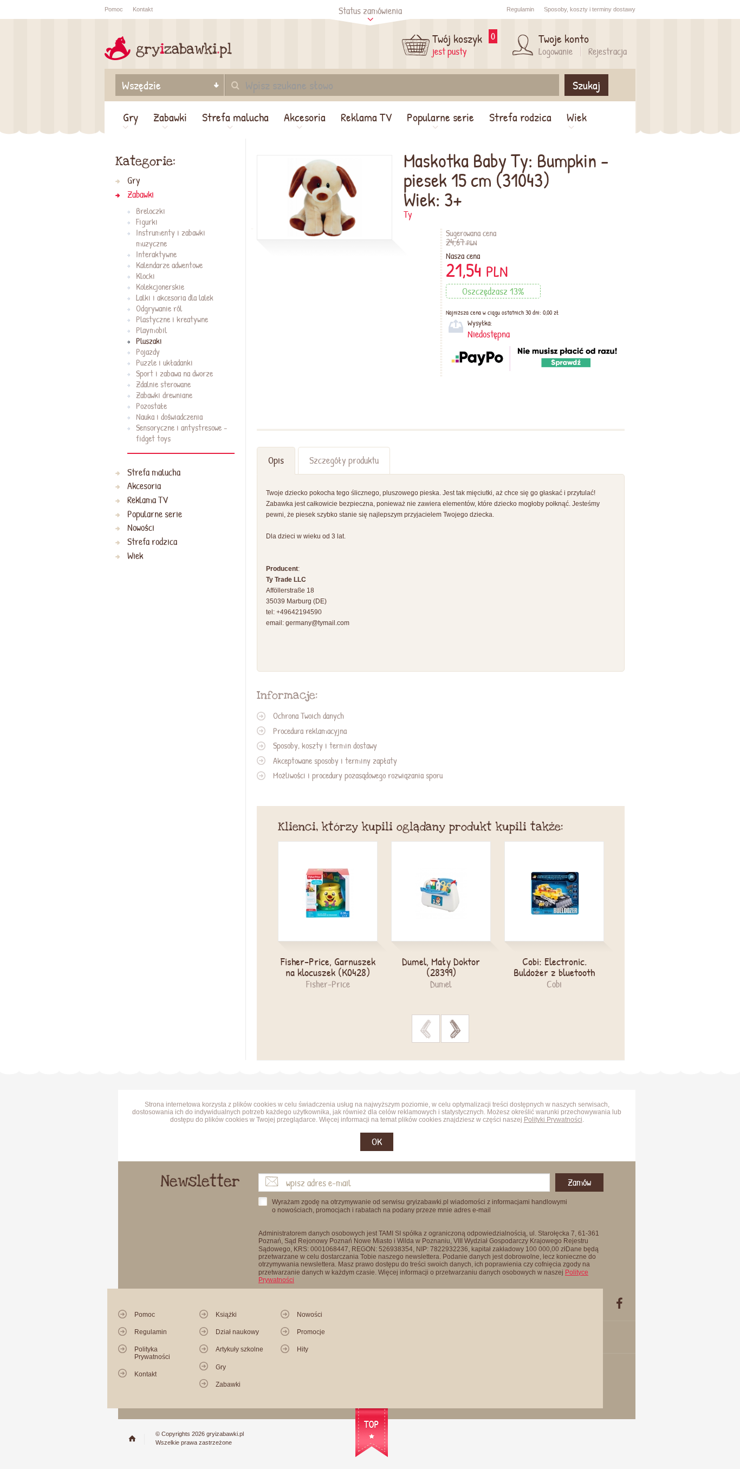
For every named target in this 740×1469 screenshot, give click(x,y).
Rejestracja (607, 51)
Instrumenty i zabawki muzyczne (170, 238)
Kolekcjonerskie (160, 286)
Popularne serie (440, 117)
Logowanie (555, 51)
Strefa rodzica (520, 117)
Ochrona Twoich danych (308, 716)
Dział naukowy (237, 1332)
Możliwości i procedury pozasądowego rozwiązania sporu (358, 775)
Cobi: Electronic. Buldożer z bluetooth (554, 967)
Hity (302, 1349)
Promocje (311, 1332)
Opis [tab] (276, 460)
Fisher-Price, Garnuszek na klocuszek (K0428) (328, 967)
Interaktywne (156, 254)
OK (377, 1141)
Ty (408, 214)
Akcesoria (305, 117)
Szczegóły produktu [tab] (344, 460)
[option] (334, 916)
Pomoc (114, 9)
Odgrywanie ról (159, 308)
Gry (130, 117)
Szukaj (586, 85)
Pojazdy (148, 351)
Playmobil (151, 329)
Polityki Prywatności (553, 1119)
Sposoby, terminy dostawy (589, 9)
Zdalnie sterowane (163, 384)
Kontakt (143, 9)
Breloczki (150, 210)
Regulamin (520, 9)
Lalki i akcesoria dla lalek (174, 297)
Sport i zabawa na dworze (174, 373)
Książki (226, 1314)
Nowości (140, 528)
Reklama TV (366, 117)
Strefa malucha (235, 117)
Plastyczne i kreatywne (172, 319)
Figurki (147, 221)
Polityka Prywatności (152, 1353)
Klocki (145, 275)
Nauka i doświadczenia (169, 416)
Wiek (577, 117)
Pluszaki (149, 340)
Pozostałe (151, 405)
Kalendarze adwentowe (169, 264)
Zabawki (170, 117)
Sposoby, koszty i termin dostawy (325, 745)
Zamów (579, 1182)
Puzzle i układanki (164, 362)
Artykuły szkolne (239, 1349)
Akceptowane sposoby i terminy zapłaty (335, 760)
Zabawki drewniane (164, 394)
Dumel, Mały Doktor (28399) (441, 967)
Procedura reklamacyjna (310, 731)
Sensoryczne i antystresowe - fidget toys (181, 433)
